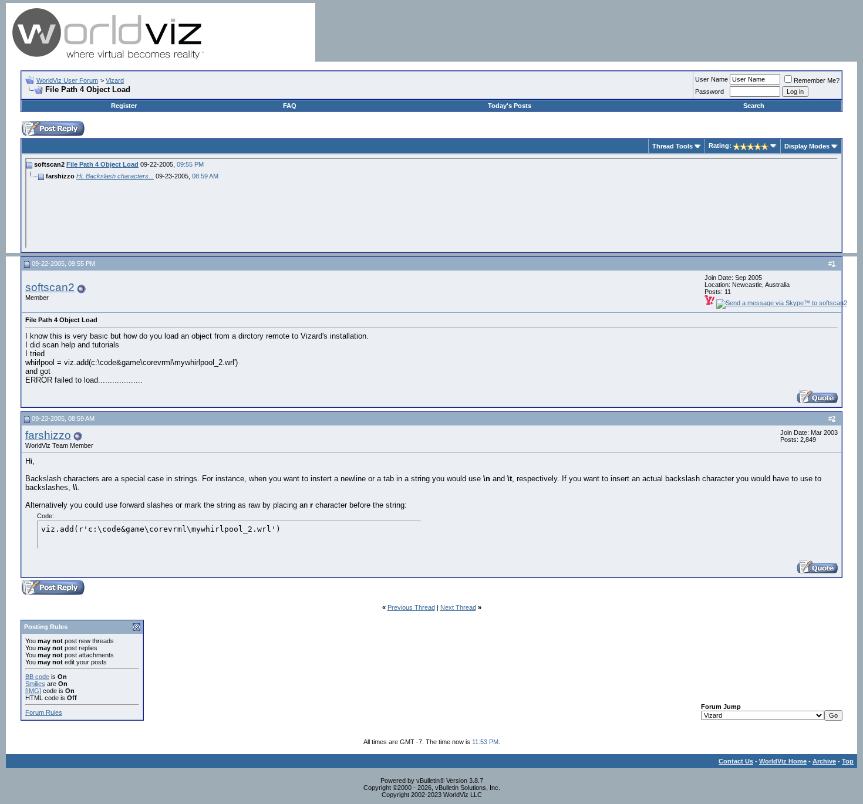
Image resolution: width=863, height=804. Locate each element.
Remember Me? (817, 80)
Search (753, 105)
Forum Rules (43, 712)
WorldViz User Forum (67, 80)
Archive (824, 761)
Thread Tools (672, 146)
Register (124, 105)
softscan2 (50, 287)
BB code (37, 676)
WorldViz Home (783, 761)
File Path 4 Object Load (102, 164)
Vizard (115, 80)
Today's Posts (509, 105)
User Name (711, 79)
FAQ (289, 105)
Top (848, 761)
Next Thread (458, 607)
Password (709, 91)
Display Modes (807, 146)
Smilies (35, 683)
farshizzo (48, 435)
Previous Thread (411, 607)
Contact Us (736, 761)
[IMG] (33, 690)
